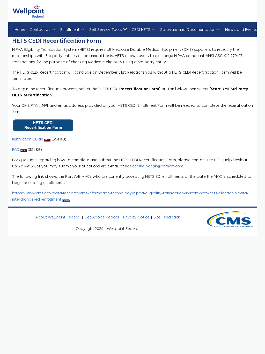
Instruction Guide (28, 139)
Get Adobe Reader (102, 217)
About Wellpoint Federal (58, 217)
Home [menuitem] (19, 29)
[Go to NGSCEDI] (29, 11)
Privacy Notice (137, 217)
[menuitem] (42, 29)
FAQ (16, 149)
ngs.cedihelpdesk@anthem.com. (154, 166)
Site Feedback (166, 217)
